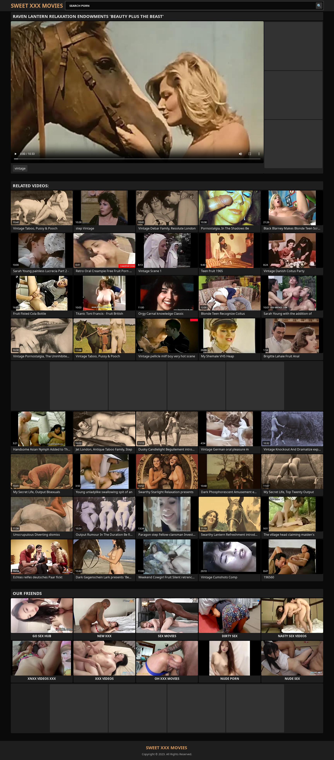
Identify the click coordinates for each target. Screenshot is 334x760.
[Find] (319, 5)
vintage (20, 168)
